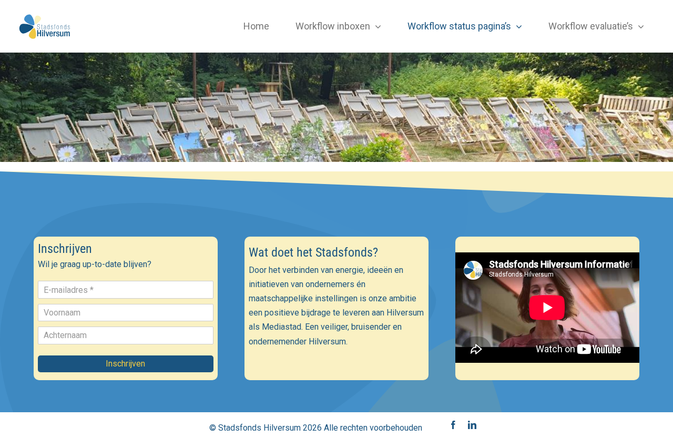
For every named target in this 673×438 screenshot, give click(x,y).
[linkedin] (472, 425)
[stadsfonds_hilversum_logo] (45, 14)
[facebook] (453, 425)
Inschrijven (125, 364)
